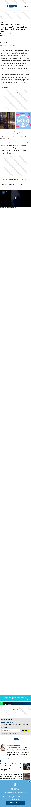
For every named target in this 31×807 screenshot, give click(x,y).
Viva (1, 22)
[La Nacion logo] (11, 6)
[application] (15, 198)
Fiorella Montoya (6, 42)
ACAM (16, 739)
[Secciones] (3, 6)
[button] (15, 198)
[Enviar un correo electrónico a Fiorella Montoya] (8, 758)
